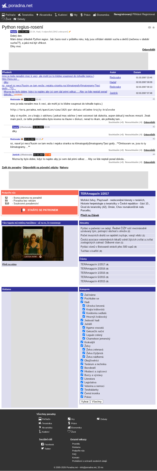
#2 (154, 127)
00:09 (47, 127)
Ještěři (88, 324)
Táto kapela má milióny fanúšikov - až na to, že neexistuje (31, 223)
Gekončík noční (95, 331)
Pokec (88, 397)
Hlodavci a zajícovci (95, 371)
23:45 (38, 99)
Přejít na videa (9, 264)
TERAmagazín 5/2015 (93, 277)
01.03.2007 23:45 (144, 77)
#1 (154, 99)
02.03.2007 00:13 (144, 87)
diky (6, 82)
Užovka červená (95, 305)
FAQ (74, 454)
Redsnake (115, 77)
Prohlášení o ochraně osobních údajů (89, 461)
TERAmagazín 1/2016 (93, 272)
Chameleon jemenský (98, 338)
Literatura (89, 378)
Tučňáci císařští (90, 251)
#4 (154, 154)
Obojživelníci (91, 360)
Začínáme (90, 294)
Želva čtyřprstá (94, 353)
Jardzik (114, 93)
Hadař (14, 32)
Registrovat (148, 14)
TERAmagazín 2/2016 (93, 268)
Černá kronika (92, 393)
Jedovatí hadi (91, 320)
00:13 (38, 139)
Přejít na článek (90, 215)
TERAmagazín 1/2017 (95, 193)
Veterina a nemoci (94, 386)
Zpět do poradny (11, 167)
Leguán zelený (94, 335)
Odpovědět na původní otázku (40, 167)
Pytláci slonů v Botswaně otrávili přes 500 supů (107, 246)
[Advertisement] (78, 61)
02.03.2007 (38, 127)
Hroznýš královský (96, 316)
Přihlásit (136, 14)
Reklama (76, 447)
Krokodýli (89, 342)
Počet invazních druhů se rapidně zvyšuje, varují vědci (111, 235)
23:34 (32, 32)
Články (83, 259)
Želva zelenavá (94, 349)
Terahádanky (91, 389)
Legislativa (90, 382)
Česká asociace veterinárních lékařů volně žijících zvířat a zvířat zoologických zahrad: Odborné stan (117, 241)
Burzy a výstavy (93, 375)
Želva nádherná (94, 356)
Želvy (87, 346)
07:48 (48, 155)
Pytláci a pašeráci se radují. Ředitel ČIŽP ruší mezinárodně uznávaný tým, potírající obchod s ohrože (113, 230)
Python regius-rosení (22, 27)
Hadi (38, 32)
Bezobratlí (90, 367)
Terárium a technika (95, 364)
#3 (154, 139)
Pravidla (76, 444)
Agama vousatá (95, 327)
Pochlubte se (91, 298)
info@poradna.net (88, 467)
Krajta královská (95, 309)
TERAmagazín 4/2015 (93, 281)
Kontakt (75, 457)
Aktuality (84, 223)
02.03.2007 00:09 (144, 82)
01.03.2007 (24, 32)
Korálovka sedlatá (96, 313)
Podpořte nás (9, 193)
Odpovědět (148, 49)
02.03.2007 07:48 (144, 93)
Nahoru (64, 167)
